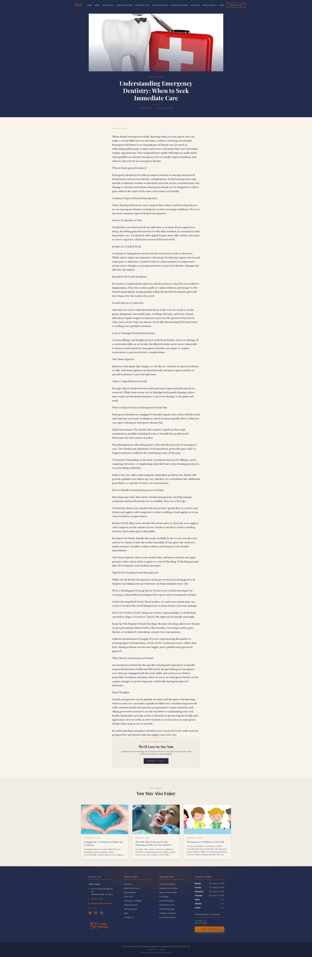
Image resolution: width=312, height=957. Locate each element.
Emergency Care (142, 5)
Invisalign (195, 5)
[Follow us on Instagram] (96, 913)
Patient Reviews (131, 905)
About (97, 5)
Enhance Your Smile (179, 5)
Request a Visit (236, 5)
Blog (126, 913)
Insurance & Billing (133, 901)
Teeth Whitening (166, 909)
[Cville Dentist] (79, 5)
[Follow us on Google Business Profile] (101, 913)
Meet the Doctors (132, 888)
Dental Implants (210, 5)
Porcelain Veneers (167, 917)
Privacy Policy (152, 949)
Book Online (208, 929)
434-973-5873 (185, 946)
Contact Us (129, 917)
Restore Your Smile (160, 5)
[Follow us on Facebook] (90, 913)
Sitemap (162, 949)
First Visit (128, 897)
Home (89, 5)
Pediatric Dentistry (167, 913)
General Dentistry (124, 5)
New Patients (108, 5)
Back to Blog (121, 128)
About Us (128, 884)
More (222, 5)
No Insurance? (130, 909)
